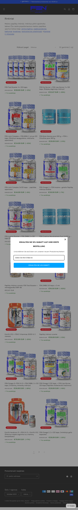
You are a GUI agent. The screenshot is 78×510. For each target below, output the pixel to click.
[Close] (65, 239)
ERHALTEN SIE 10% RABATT (39, 265)
